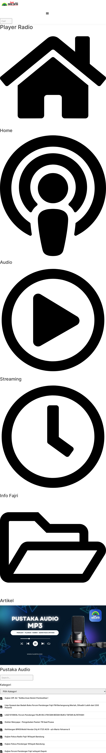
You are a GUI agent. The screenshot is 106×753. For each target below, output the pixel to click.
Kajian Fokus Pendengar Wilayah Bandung (25, 744)
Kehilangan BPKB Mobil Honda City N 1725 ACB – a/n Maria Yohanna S (37, 729)
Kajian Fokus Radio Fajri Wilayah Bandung (24, 736)
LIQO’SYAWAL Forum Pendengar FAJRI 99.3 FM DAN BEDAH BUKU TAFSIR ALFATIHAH (44, 715)
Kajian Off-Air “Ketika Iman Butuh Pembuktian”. (27, 698)
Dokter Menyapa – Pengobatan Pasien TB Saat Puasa (29, 722)
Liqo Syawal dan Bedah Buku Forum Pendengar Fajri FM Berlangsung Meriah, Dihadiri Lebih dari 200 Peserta (52, 706)
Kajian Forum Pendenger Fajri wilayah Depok (26, 751)
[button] (47, 13)
